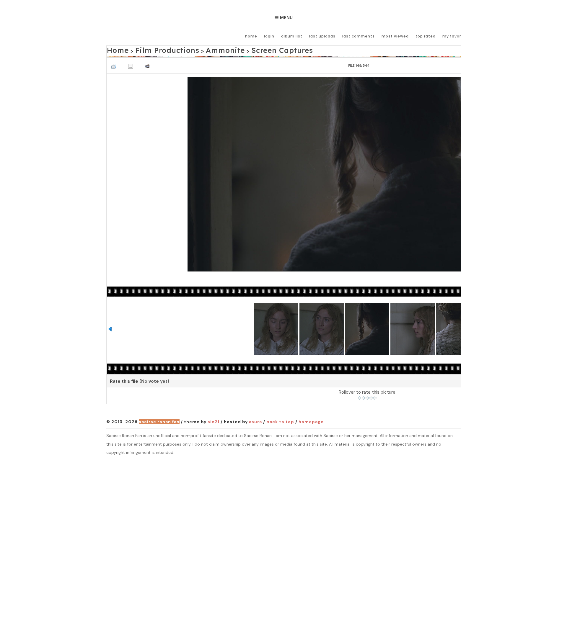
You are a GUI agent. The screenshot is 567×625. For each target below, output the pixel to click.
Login (269, 36)
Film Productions (154, 49)
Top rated (426, 36)
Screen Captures (244, 49)
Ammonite (199, 49)
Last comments (358, 36)
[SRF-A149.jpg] (367, 172)
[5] (375, 397)
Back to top (280, 420)
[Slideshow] (149, 63)
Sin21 (213, 420)
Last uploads (322, 36)
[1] (359, 397)
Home (251, 36)
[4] (371, 397)
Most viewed (395, 36)
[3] (367, 397)
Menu (286, 18)
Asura (255, 420)
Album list (291, 36)
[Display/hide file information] (132, 63)
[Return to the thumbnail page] (115, 63)
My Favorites (455, 36)
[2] (363, 397)
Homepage (311, 420)
